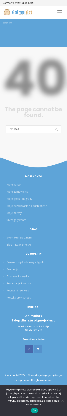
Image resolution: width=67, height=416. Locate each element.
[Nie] (62, 400)
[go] (56, 130)
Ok (34, 410)
